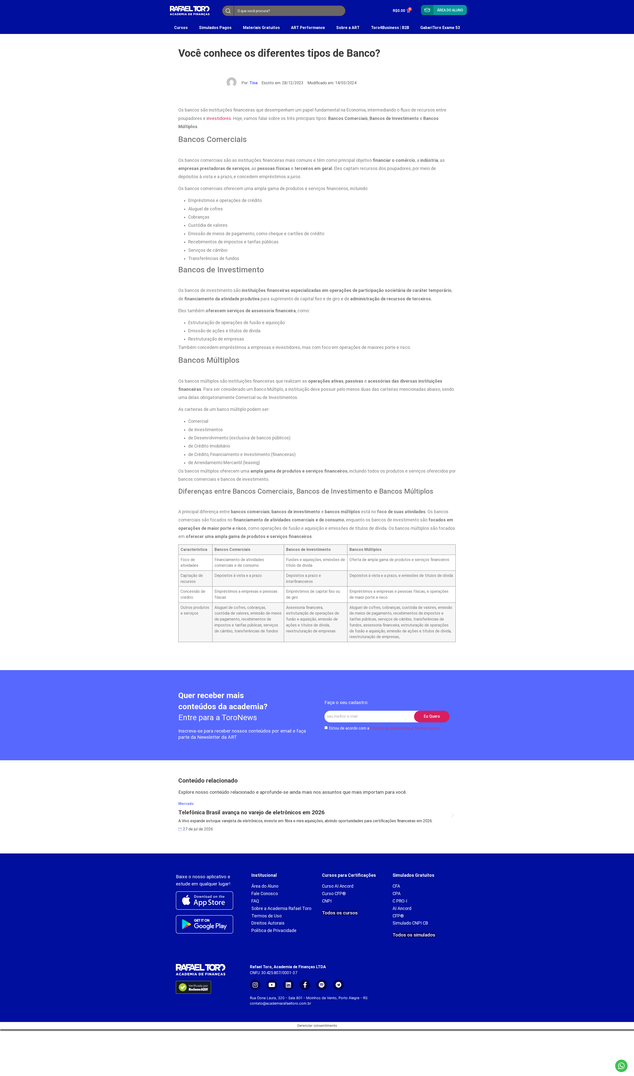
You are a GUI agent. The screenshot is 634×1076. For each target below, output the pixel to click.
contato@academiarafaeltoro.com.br (280, 1003)
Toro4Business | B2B (390, 27)
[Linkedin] (288, 985)
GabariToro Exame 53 (440, 27)
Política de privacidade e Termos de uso (405, 728)
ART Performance (308, 27)
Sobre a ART (348, 27)
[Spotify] (321, 985)
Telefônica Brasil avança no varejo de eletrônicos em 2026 (251, 812)
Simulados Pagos (215, 27)
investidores (219, 118)
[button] (181, 815)
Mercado (186, 804)
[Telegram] (338, 985)
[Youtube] (271, 985)
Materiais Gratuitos (261, 27)
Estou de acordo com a (384, 728)
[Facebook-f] (305, 985)
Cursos (181, 27)
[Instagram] (255, 985)
